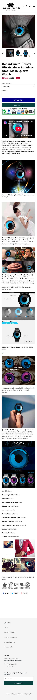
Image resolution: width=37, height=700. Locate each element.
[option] (10, 53)
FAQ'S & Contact (9, 632)
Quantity (4, 90)
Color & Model (6, 83)
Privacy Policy (8, 647)
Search (6, 627)
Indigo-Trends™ (15, 694)
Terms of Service (9, 642)
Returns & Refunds (10, 637)
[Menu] (34, 6)
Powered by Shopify (25, 694)
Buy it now (18, 105)
